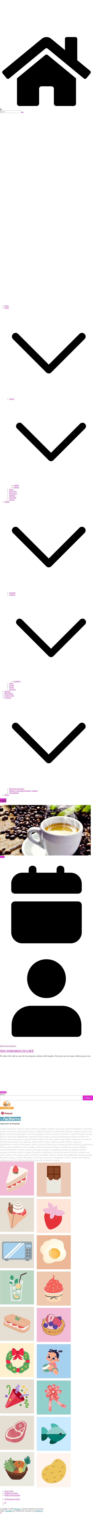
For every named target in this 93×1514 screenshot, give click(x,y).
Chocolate (12, 498)
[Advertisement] (46, 16)
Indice (7, 795)
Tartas (11, 489)
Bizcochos (13, 491)
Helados (12, 496)
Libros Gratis (9, 696)
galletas (16, 487)
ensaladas (17, 681)
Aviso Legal (9, 1491)
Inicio (7, 306)
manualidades (14, 793)
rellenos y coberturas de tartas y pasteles (23, 791)
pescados (12, 689)
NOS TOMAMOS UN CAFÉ (17, 1050)
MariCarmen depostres (8, 1046)
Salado (7, 502)
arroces (11, 685)
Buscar (2, 1094)
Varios (2, 857)
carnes (11, 687)
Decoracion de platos (16, 789)
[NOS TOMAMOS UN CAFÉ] (45, 855)
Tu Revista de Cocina (12, 1499)
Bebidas (7, 691)
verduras (12, 595)
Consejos (8, 698)
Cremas (12, 500)
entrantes (12, 593)
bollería (16, 485)
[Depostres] (46, 107)
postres (11, 399)
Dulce (7, 308)
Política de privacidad (12, 1495)
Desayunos (13, 493)
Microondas (9, 694)
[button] (49, 397)
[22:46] (46, 950)
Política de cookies (11, 1493)
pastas (11, 683)
